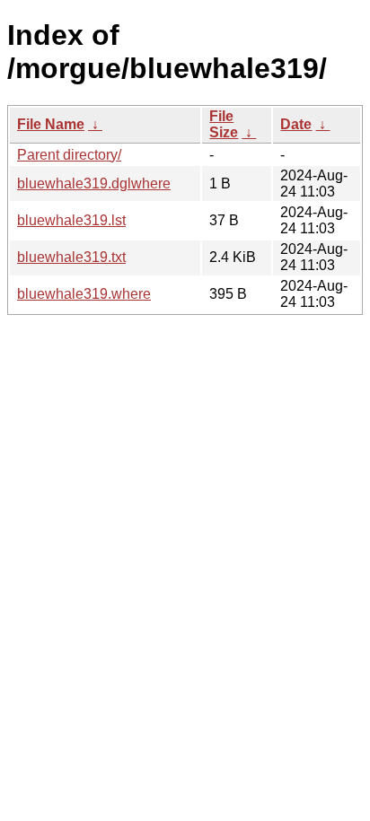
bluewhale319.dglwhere (94, 183)
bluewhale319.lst (71, 220)
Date (296, 124)
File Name (50, 124)
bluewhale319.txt (71, 257)
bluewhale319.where (84, 293)
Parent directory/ (69, 154)
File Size (223, 124)
